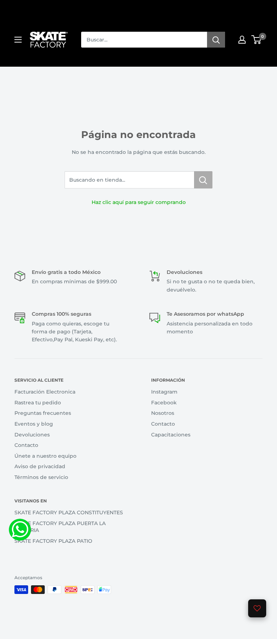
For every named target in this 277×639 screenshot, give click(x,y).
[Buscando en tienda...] (203, 179)
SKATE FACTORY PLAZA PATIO (53, 541)
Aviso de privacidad (39, 466)
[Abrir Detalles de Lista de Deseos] (257, 608)
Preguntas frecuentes (42, 413)
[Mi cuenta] (242, 40)
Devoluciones (32, 434)
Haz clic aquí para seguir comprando (139, 202)
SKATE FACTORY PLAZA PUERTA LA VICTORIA (60, 527)
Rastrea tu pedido (37, 402)
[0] (256, 39)
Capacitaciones (170, 434)
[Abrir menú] (18, 40)
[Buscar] (216, 40)
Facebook (164, 402)
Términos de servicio (41, 477)
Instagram (164, 392)
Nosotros (162, 413)
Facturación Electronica (44, 392)
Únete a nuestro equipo (45, 456)
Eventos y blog (33, 424)
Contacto (26, 445)
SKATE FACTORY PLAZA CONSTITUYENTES (68, 512)
